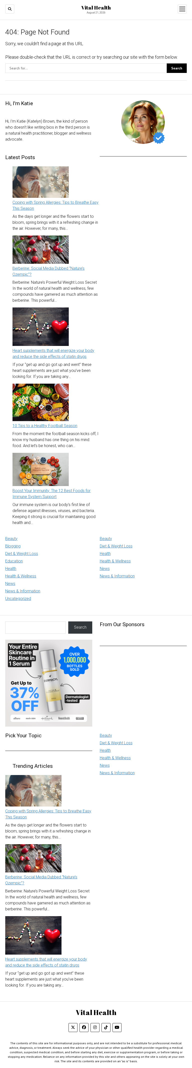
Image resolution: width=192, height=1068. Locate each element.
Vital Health (96, 7)
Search (80, 627)
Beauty (11, 538)
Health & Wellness (20, 576)
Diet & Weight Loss (21, 553)
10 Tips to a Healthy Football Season (44, 425)
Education (14, 561)
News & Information (22, 591)
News (10, 583)
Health (10, 568)
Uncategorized (18, 598)
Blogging (12, 546)
